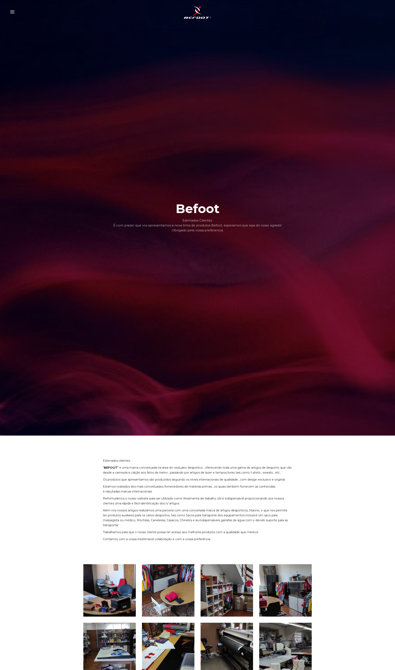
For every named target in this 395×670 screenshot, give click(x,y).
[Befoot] (197, 12)
